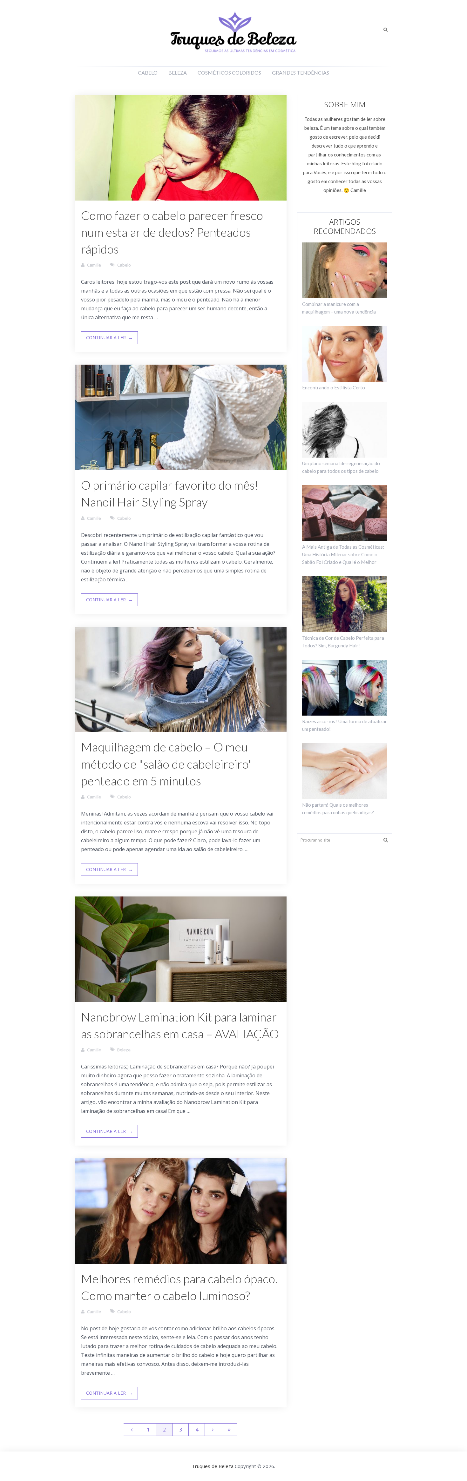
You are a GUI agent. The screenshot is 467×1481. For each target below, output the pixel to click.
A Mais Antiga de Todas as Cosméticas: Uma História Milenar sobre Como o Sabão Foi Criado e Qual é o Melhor (343, 554)
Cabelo (148, 72)
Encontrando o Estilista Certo (333, 387)
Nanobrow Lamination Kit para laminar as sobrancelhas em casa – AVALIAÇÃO (180, 1025)
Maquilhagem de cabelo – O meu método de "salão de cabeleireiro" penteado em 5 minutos (167, 763)
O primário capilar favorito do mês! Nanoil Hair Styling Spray (170, 493)
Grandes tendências (300, 72)
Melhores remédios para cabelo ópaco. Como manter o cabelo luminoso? (179, 1287)
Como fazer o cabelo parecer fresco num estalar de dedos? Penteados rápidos (172, 232)
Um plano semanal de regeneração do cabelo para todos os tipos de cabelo (341, 467)
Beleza (177, 72)
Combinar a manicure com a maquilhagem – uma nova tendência (339, 307)
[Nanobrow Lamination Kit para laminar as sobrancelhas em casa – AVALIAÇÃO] (181, 949)
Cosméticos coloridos (229, 72)
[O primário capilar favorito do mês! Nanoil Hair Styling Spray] (181, 417)
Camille (94, 265)
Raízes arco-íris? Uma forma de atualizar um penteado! (344, 725)
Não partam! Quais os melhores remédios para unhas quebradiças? (338, 808)
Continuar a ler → (109, 337)
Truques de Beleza (213, 1466)
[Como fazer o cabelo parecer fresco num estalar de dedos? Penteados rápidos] (181, 148)
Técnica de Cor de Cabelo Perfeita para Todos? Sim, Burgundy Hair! (343, 641)
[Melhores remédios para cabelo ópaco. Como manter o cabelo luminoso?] (181, 1211)
